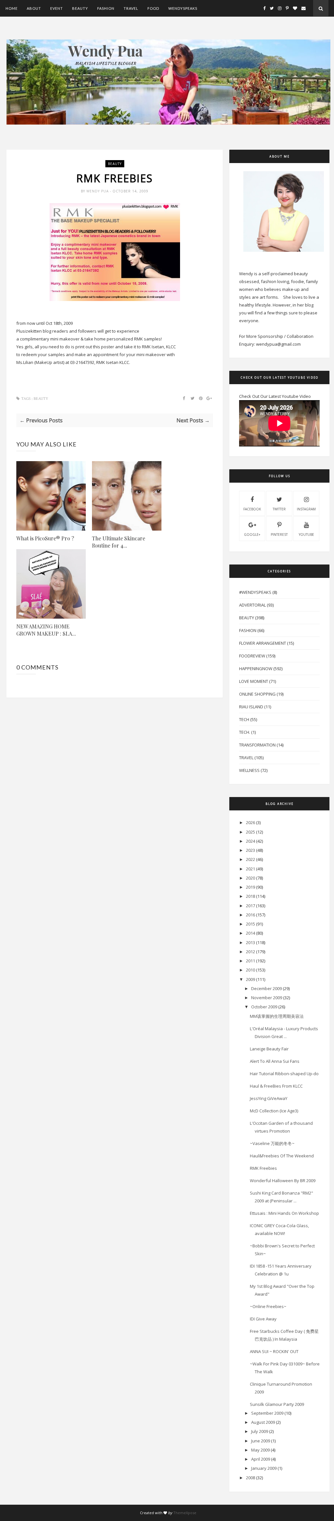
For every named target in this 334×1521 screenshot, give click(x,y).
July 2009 (259, 1431)
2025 (250, 832)
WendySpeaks (182, 8)
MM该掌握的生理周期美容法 (277, 1016)
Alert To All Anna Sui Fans (274, 1061)
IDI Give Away (263, 1319)
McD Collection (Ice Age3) (274, 1111)
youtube (306, 534)
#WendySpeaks (255, 592)
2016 (250, 915)
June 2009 (260, 1441)
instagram (306, 509)
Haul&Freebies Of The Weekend (282, 1156)
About (34, 8)
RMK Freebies (263, 1168)
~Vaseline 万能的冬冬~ (272, 1143)
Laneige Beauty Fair (269, 1049)
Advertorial (252, 605)
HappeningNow (255, 668)
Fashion (105, 8)
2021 (250, 869)
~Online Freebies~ (268, 1306)
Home (12, 8)
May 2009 (260, 1450)
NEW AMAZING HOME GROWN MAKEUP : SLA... (46, 630)
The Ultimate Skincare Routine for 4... (118, 542)
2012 (250, 952)
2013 (250, 942)
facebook (252, 509)
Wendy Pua (98, 191)
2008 (250, 1478)
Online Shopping (257, 694)
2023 (250, 850)
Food (153, 8)
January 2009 (264, 1468)
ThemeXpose (184, 1512)
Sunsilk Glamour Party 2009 (277, 1404)
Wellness (249, 770)
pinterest (279, 534)
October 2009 (264, 1007)
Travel (131, 8)
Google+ (252, 534)
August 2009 (263, 1422)
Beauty (80, 8)
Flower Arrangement (262, 643)
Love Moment (253, 681)
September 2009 (267, 1413)
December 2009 (266, 988)
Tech (244, 719)
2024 (250, 841)
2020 (250, 878)
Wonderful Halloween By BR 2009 (282, 1180)
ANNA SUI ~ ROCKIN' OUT (274, 1351)
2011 (250, 961)
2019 (250, 887)
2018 (250, 896)
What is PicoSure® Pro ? (45, 538)
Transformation (257, 745)
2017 (250, 906)
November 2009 (266, 998)
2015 (250, 924)
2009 (250, 979)
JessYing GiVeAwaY (268, 1098)
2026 (250, 822)
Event (56, 8)
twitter (279, 509)
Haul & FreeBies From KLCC (276, 1086)
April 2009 (260, 1459)
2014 (250, 933)
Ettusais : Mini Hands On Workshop (284, 1213)
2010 (250, 970)
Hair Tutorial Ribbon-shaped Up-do (284, 1074)
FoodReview (252, 656)
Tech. (244, 732)
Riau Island (251, 707)
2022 (250, 859)
